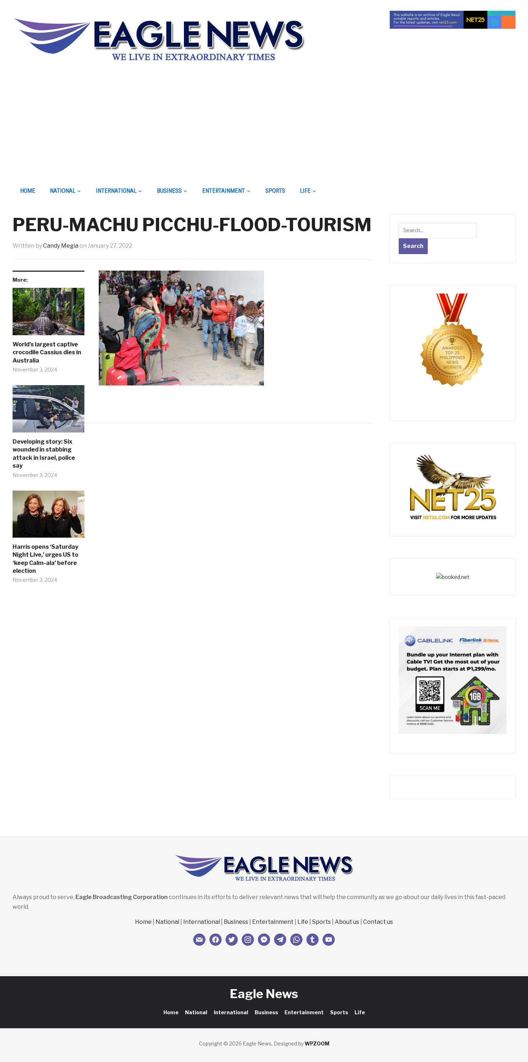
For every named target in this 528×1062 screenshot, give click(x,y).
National (62, 190)
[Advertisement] (264, 128)
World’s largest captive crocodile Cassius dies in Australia (47, 352)
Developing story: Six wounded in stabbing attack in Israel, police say (44, 453)
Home (27, 190)
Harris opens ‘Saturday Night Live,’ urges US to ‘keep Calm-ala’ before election (45, 558)
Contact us (378, 921)
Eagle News (264, 993)
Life (305, 190)
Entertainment (223, 190)
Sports (275, 190)
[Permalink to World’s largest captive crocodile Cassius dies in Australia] (48, 314)
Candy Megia (60, 245)
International (116, 190)
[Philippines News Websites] (452, 346)
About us (347, 921)
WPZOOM (317, 1043)
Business (169, 190)
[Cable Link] (452, 680)
